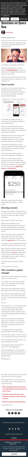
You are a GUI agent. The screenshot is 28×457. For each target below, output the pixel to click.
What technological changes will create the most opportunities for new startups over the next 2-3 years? (14, 389)
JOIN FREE (14, 454)
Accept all (5, 19)
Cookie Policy (6, 15)
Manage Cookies (23, 18)
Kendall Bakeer (9, 32)
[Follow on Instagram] (19, 413)
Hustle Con (10, 240)
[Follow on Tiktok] (9, 413)
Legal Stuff (14, 438)
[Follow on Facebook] (15, 413)
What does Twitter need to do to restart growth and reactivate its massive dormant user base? (14, 396)
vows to (14, 252)
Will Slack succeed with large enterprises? (13, 402)
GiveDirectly (12, 168)
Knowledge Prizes (11, 70)
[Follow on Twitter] (12, 413)
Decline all (15, 19)
